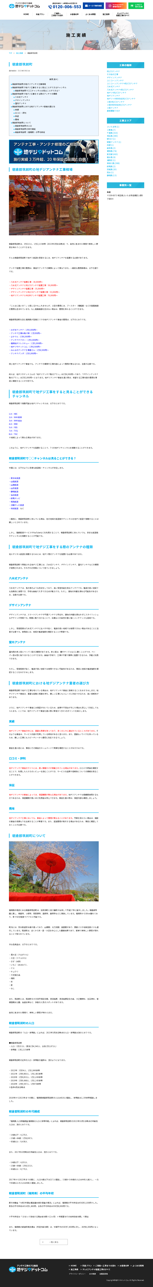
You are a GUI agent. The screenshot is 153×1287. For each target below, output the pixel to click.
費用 (17, 119)
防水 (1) (110, 172)
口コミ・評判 (20, 113)
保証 (17, 116)
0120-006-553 (67, 6)
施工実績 (106, 14)
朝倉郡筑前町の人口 (23, 125)
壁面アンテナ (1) (114, 142)
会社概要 (92, 1274)
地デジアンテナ (113, 95)
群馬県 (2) (111, 166)
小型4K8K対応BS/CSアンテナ (119, 104)
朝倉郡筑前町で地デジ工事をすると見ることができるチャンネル (39, 87)
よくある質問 (90, 14)
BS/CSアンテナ (113, 71)
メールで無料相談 (95, 5)
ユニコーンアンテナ (115, 80)
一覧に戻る (53, 1242)
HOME (26, 14)
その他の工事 (112, 74)
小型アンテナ (112, 107)
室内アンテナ (20, 103)
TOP (10, 53)
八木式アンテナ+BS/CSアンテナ (120, 89)
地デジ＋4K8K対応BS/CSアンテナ (121, 98)
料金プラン (40, 14)
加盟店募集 (103, 1274)
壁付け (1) (111, 138)
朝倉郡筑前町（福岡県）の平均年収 (30, 132)
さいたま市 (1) (113, 126)
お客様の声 (74, 14)
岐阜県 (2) (111, 148)
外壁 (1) (110, 145)
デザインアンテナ (22, 100)
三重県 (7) (111, 129)
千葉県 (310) (112, 132)
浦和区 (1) (111, 160)
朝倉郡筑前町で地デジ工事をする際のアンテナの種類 (34, 93)
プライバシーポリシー (77, 1274)
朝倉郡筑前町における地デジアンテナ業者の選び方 (33, 106)
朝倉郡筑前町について (21, 122)
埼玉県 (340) (112, 135)
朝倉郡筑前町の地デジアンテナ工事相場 (29, 84)
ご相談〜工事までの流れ (57, 14)
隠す (55, 79)
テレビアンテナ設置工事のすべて (122, 14)
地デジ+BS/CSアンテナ (116, 92)
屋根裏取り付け (113, 110)
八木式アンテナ (21, 97)
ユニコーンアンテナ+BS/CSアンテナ (122, 83)
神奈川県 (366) (113, 163)
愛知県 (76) (112, 151)
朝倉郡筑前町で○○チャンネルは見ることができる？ (37, 90)
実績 (17, 109)
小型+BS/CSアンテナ (115, 101)
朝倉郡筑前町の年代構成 (25, 129)
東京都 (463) (112, 154)
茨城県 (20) (112, 169)
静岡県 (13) (112, 175)
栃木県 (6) (111, 157)
